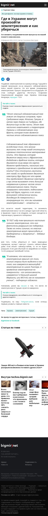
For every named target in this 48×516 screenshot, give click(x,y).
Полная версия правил (9, 513)
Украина (10, 311)
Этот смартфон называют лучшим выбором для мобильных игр (34, 398)
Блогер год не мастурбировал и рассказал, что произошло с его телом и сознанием (20, 398)
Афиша (3, 462)
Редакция (32, 486)
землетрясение (20, 311)
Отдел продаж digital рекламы (27, 495)
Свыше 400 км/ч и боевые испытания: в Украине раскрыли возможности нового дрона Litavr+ (22, 366)
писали (24, 286)
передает (14, 97)
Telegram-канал (27, 302)
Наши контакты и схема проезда (13, 486)
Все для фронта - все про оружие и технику (17, 14)
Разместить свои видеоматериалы (22, 488)
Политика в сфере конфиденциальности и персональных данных (21, 491)
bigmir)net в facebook (10, 321)
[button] (42, 327)
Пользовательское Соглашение (13, 490)
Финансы (28, 465)
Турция (31, 311)
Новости (4, 465)
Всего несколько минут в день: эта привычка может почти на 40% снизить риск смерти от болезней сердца (6, 402)
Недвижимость (31, 462)
